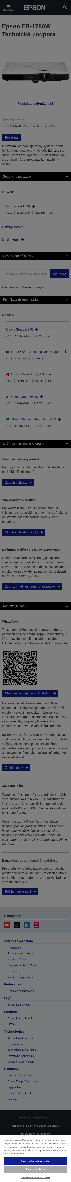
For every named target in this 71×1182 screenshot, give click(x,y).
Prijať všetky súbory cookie (35, 1161)
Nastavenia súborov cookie (35, 1177)
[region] (35, 1158)
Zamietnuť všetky (35, 1169)
